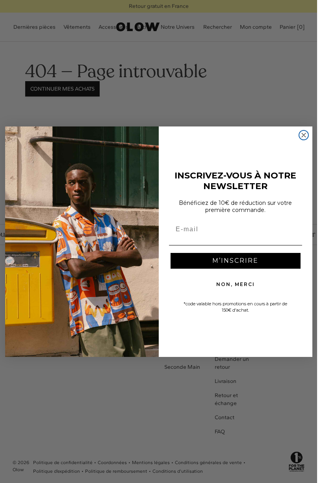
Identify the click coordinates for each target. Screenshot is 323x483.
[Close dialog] (303, 135)
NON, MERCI (235, 284)
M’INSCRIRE (235, 260)
